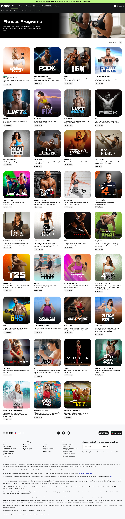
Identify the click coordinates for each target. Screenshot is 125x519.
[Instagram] (58, 433)
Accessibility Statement (68, 453)
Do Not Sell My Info (67, 452)
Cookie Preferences (67, 450)
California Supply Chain (68, 457)
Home (4, 445)
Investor (45, 450)
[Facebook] (63, 433)
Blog (4, 450)
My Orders (25, 446)
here (110, 476)
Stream (36, 6)
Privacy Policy (66, 446)
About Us (45, 446)
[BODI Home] (5, 6)
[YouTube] (68, 433)
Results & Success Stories (9, 448)
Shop (14, 6)
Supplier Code (66, 455)
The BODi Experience (51, 6)
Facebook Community (8, 452)
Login (120, 6)
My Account (26, 445)
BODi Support (26, 450)
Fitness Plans (25, 6)
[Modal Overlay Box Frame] (96, 447)
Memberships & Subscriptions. (85, 473)
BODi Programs (7, 446)
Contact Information (48, 448)
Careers (45, 445)
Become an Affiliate (8, 453)
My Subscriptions (27, 448)
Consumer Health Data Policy (70, 448)
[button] (115, 42)
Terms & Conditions (67, 445)
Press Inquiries (47, 452)
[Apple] (103, 433)
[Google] (116, 433)
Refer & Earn (6, 457)
